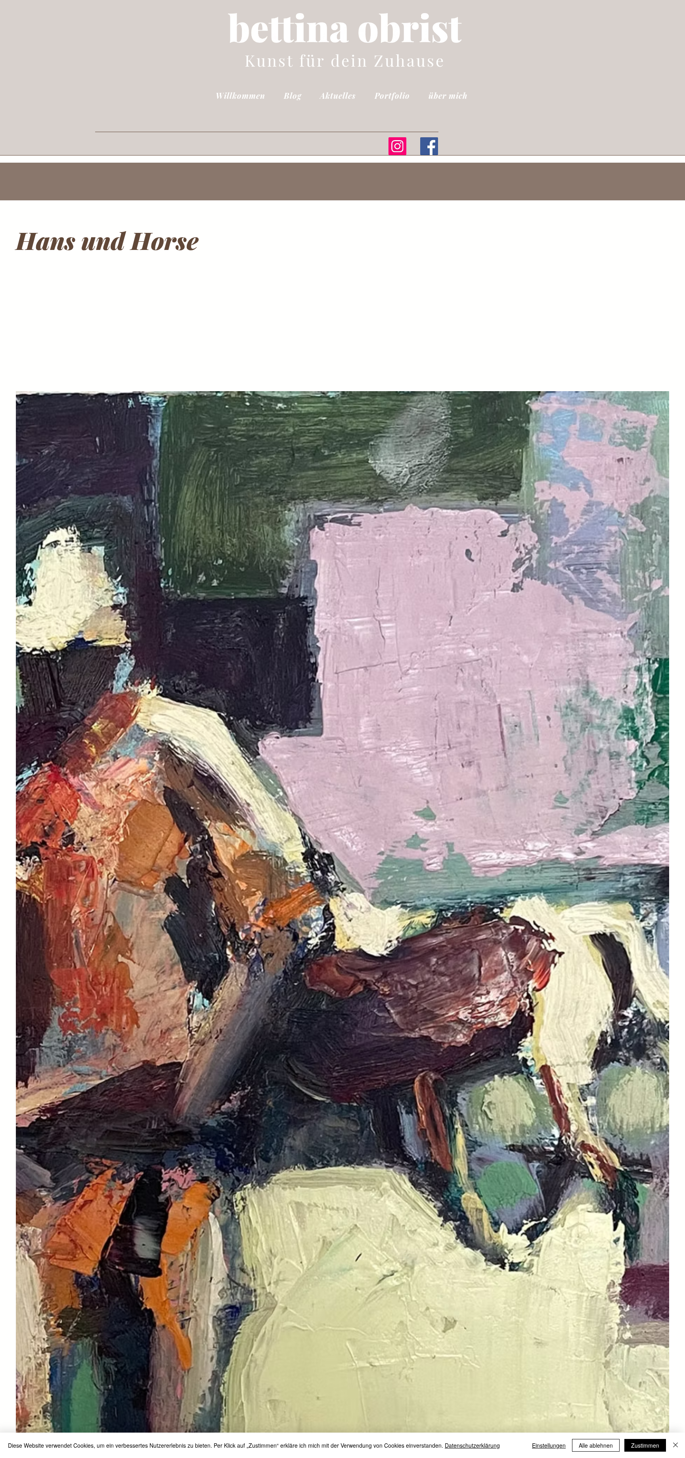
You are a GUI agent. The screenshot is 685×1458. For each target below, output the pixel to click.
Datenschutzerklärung (472, 1445)
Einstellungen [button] (549, 1445)
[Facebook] (429, 146)
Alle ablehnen (596, 1445)
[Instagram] (397, 146)
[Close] (675, 1445)
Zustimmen (645, 1445)
